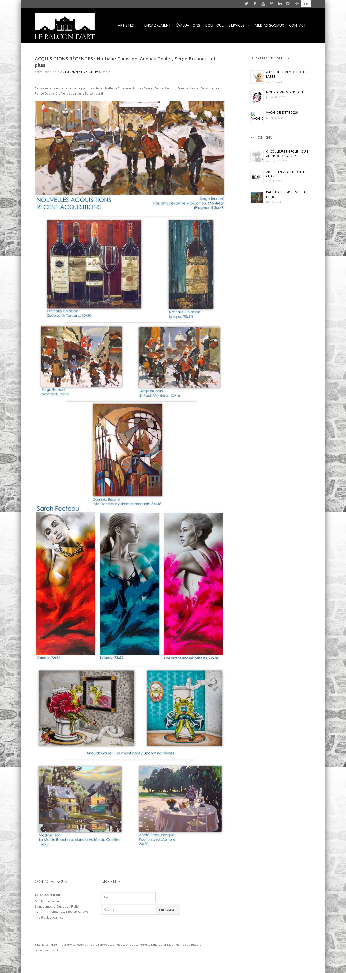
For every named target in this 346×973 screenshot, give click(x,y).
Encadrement (157, 25)
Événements (73, 72)
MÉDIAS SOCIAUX (269, 25)
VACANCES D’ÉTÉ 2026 (282, 112)
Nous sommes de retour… (286, 92)
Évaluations (188, 25)
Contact (297, 25)
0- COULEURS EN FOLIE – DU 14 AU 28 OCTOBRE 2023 (288, 153)
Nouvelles (90, 72)
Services (236, 25)
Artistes (126, 25)
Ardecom (63, 950)
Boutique (214, 25)
